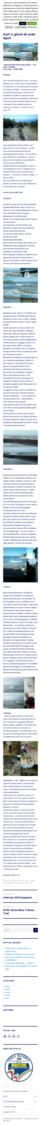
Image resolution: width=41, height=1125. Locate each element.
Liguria (5, 883)
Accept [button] (22, 23)
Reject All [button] (9, 27)
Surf (26, 880)
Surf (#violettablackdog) (13, 1102)
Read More (32, 27)
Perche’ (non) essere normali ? (16, 1091)
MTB (7, 989)
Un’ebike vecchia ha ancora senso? (20, 954)
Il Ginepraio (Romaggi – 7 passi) (19, 963)
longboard (12, 883)
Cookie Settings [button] (21, 27)
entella (32, 880)
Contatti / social (9, 1107)
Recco (22, 883)
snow (7, 995)
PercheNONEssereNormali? (12, 1119)
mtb (17, 883)
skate (7, 992)
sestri (26, 883)
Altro (7, 986)
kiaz (7, 880)
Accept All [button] (32, 23)
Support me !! (9, 1112)
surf (30, 883)
